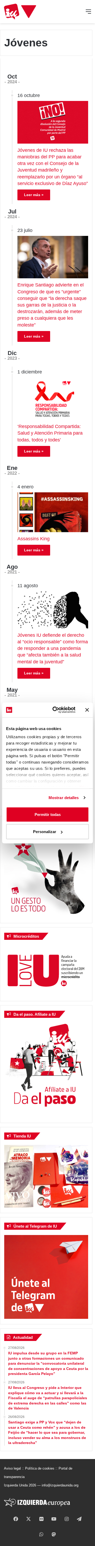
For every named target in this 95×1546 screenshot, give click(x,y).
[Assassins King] (52, 512)
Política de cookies (39, 1468)
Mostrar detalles (64, 797)
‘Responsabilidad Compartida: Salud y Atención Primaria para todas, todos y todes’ (50, 433)
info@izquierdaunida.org (60, 1485)
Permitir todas (48, 814)
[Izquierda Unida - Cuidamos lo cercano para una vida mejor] (20, 12)
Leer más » (34, 195)
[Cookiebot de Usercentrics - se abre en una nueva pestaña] (55, 710)
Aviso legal (12, 1468)
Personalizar (44, 831)
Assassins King (33, 538)
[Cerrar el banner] (87, 710)
